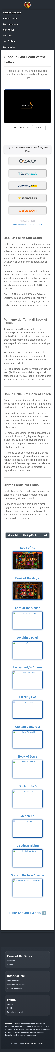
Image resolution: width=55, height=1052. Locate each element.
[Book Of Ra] (28, 5)
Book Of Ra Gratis (12, 12)
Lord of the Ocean (27, 607)
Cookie (10, 1008)
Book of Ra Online (34, 1043)
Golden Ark (27, 816)
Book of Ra (27, 547)
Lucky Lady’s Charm (27, 667)
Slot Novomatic (10, 24)
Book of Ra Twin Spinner (27, 875)
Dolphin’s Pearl (27, 637)
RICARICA (39, 128)
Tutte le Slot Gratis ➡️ (27, 913)
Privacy (10, 1004)
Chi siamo (11, 961)
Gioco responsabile (14, 988)
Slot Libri (7, 35)
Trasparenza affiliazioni (16, 984)
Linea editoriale (13, 981)
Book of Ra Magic (27, 578)
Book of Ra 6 (28, 786)
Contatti (10, 965)
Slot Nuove (8, 29)
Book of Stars (27, 756)
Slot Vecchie (9, 46)
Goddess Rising (27, 845)
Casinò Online (10, 18)
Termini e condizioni (15, 1012)
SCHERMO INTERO (20, 128)
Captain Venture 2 (27, 726)
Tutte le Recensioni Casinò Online (27, 224)
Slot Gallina (9, 41)
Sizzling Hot (27, 697)
